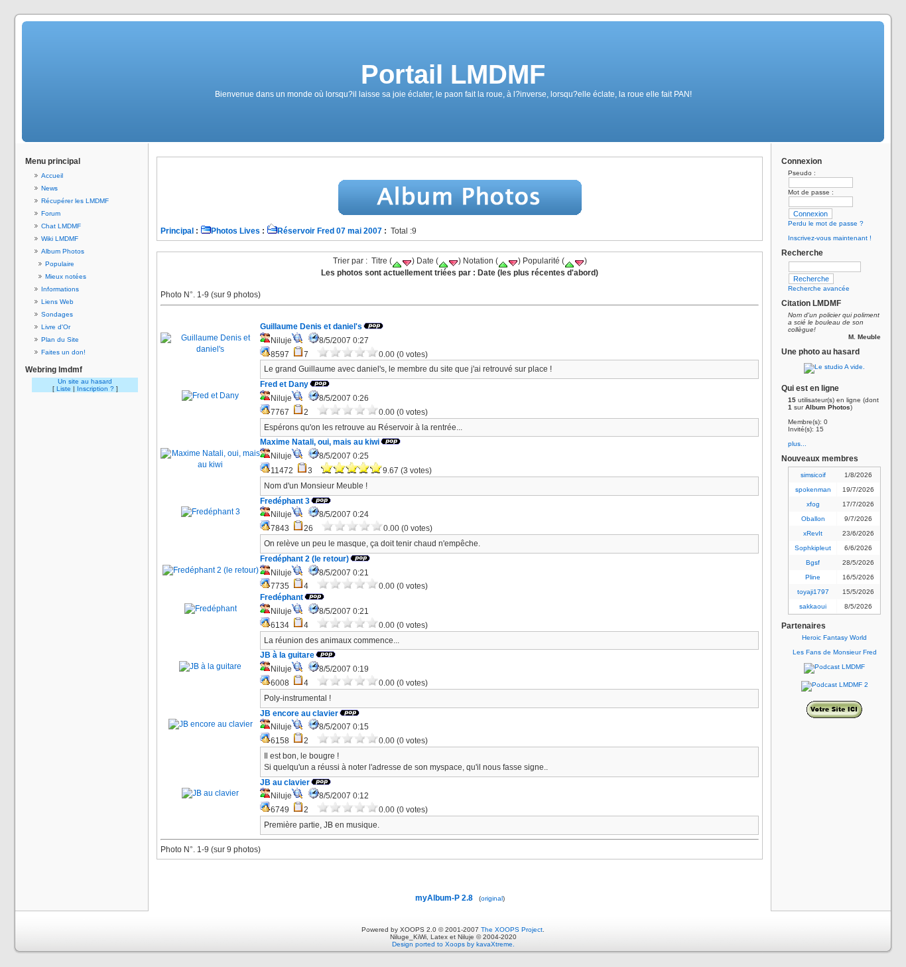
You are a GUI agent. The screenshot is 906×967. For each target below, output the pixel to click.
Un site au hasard (85, 381)
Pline (812, 577)
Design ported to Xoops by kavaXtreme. (453, 944)
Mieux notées (65, 276)
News (49, 188)
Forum (50, 213)
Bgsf (813, 562)
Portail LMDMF (453, 74)
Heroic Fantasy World (834, 637)
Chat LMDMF (61, 226)
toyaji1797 (813, 591)
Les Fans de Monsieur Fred (835, 652)
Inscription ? (95, 388)
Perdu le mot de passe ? (826, 223)
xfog (813, 504)
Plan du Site (60, 339)
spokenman (813, 489)
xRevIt (812, 533)
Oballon (813, 518)
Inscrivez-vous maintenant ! (830, 238)
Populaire (59, 263)
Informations (60, 289)
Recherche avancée (819, 288)
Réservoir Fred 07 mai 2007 (329, 231)
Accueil (52, 175)
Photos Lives (235, 231)
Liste (63, 388)
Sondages (57, 314)
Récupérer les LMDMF (75, 200)
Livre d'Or (55, 327)
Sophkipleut (813, 548)
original (492, 898)
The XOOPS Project (512, 929)
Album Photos (62, 251)
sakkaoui (812, 606)
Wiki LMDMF (59, 238)
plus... (797, 443)
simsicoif (813, 475)
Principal (177, 231)
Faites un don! (63, 352)
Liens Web (57, 301)
